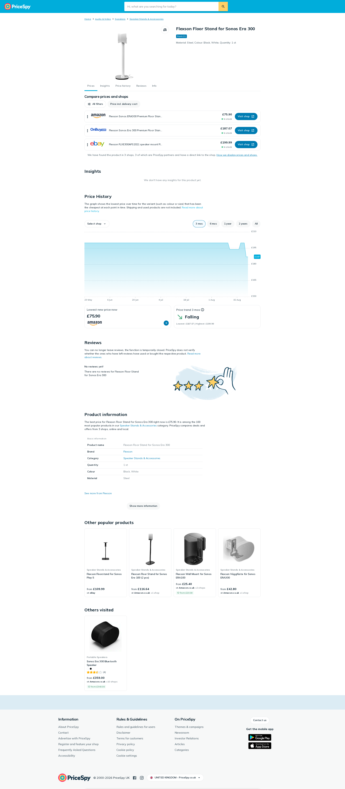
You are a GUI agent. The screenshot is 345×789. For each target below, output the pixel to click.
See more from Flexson (98, 493)
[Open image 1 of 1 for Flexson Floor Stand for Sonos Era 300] (122, 53)
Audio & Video (103, 19)
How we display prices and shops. (237, 155)
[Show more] (87, 116)
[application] (172, 266)
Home (87, 19)
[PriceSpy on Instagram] (142, 777)
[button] (95, 104)
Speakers (120, 19)
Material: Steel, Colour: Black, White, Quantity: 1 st (206, 42)
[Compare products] (165, 30)
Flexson (127, 451)
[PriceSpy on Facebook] (134, 777)
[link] (105, 562)
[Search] (223, 6)
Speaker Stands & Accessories (147, 19)
